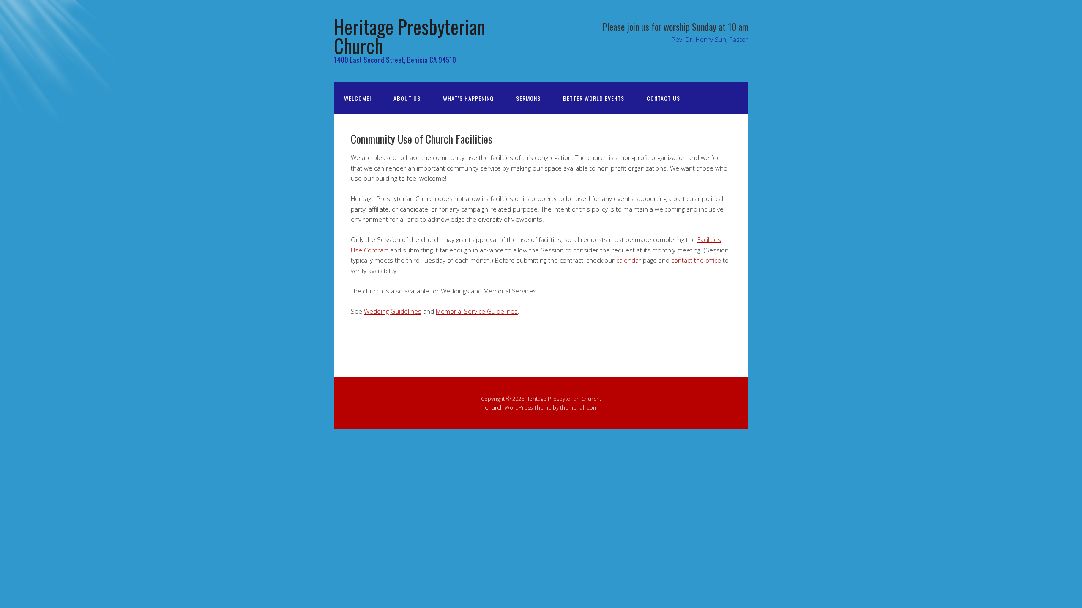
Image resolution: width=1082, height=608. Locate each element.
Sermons (528, 98)
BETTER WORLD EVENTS (593, 98)
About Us (407, 98)
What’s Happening (468, 98)
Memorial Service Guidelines (477, 311)
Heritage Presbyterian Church (409, 36)
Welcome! (357, 98)
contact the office (696, 260)
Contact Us (663, 98)
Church (494, 407)
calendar (628, 260)
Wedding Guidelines (392, 311)
